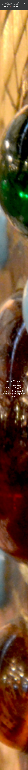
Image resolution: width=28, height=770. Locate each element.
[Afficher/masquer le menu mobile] (25, 3)
